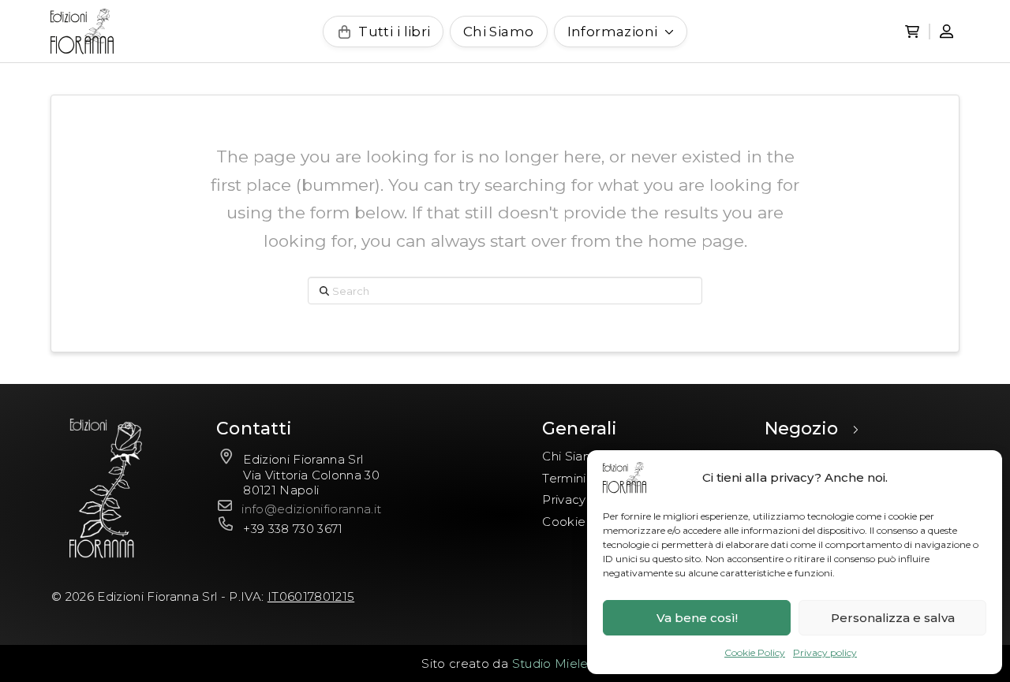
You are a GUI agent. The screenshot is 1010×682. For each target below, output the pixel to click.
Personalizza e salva (893, 617)
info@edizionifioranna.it (311, 508)
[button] (912, 31)
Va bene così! (697, 617)
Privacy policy (825, 652)
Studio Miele (550, 663)
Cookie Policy (754, 652)
